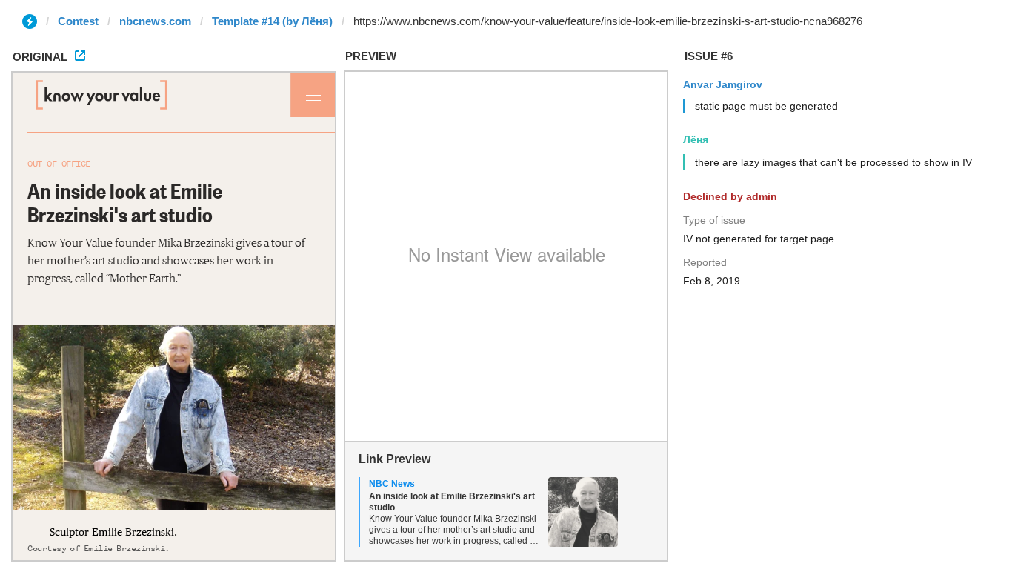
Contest (78, 21)
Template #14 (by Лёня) (272, 21)
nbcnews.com (155, 21)
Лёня (695, 139)
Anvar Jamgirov (722, 84)
